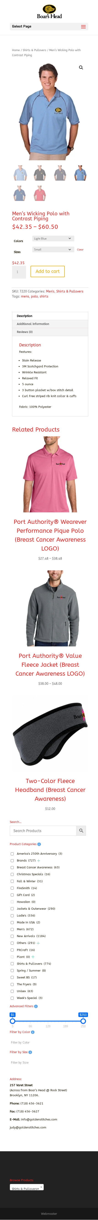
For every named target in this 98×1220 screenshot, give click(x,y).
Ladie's (26, 915)
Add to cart (48, 271)
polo (34, 296)
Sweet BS (27, 977)
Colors (18, 241)
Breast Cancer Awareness (38, 867)
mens (25, 296)
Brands (26, 860)
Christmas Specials (33, 874)
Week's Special (29, 998)
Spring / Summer (31, 970)
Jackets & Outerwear (36, 908)
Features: (25, 351)
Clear (80, 249)
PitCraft (26, 950)
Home (16, 50)
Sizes (17, 252)
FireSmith (27, 888)
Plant (23, 957)
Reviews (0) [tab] (25, 332)
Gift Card (26, 895)
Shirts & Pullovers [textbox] (25, 1189)
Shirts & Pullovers (34, 50)
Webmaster (49, 1213)
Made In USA (28, 922)
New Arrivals (31, 936)
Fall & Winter (30, 881)
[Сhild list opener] (38, 860)
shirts (44, 296)
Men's (50, 291)
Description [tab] (24, 316)
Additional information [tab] (33, 324)
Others (26, 943)
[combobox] (27, 1187)
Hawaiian (26, 902)
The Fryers (26, 984)
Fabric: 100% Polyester (35, 406)
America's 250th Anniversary (39, 853)
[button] (81, 67)
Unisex (25, 991)
